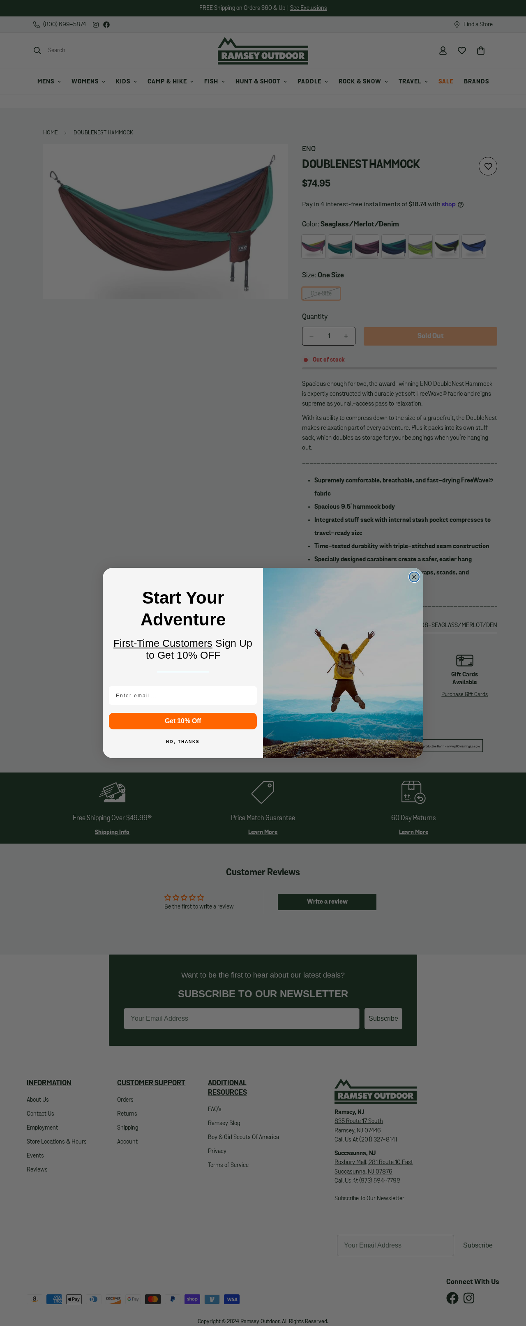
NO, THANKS (183, 741)
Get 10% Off (183, 720)
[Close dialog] (414, 577)
